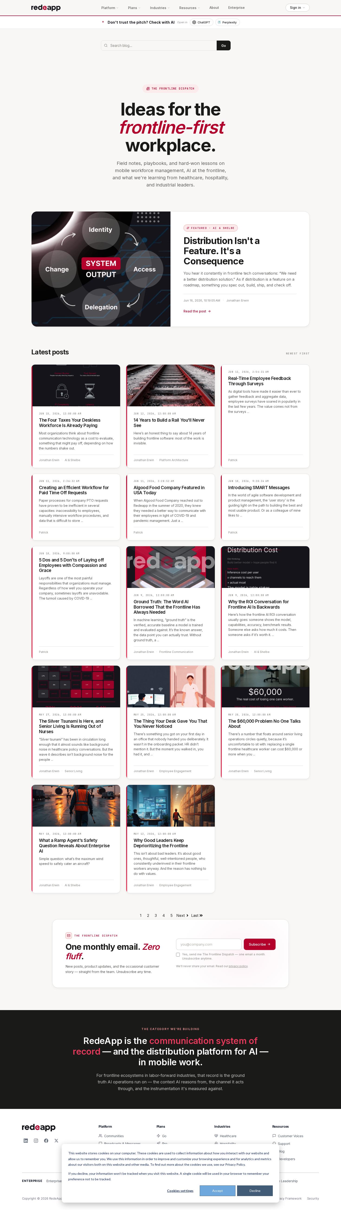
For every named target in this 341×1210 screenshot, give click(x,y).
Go (223, 46)
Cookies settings (180, 1191)
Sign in (295, 8)
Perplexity (229, 22)
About (214, 7)
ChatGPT (204, 22)
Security (313, 1198)
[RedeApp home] (46, 7)
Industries (158, 8)
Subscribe (257, 944)
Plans (132, 8)
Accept (217, 1191)
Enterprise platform (60, 1181)
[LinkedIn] (25, 1140)
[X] (56, 1140)
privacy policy (238, 966)
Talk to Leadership (284, 1181)
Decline (255, 1191)
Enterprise (236, 7)
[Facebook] (46, 1140)
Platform (108, 8)
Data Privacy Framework (284, 1198)
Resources (187, 8)
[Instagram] (36, 1140)
